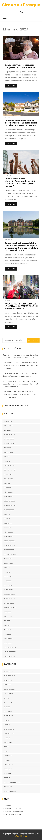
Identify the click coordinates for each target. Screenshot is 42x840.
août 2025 (7, 448)
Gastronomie (9, 733)
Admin (12, 57)
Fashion (7, 720)
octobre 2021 (9, 603)
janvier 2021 (8, 643)
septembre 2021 (10, 607)
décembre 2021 (9, 594)
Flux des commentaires (12, 812)
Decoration (8, 693)
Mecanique (8, 756)
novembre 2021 (9, 598)
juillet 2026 (8, 425)
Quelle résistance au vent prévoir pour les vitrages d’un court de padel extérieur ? (19, 374)
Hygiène (7, 738)
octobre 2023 (9, 510)
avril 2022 (8, 576)
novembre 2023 (10, 505)
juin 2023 (7, 514)
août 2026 (8, 421)
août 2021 (7, 612)
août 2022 (8, 558)
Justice (8, 62)
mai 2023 (7, 519)
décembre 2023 (9, 501)
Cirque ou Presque (21, 5)
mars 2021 (7, 634)
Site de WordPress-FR (12, 815)
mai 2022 (7, 572)
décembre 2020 (10, 647)
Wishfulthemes (21, 836)
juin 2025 (7, 456)
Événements (8, 716)
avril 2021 (7, 630)
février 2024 (8, 492)
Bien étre (7, 684)
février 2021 (8, 638)
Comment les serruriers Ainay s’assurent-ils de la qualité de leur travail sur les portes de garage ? (21, 123)
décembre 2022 (9, 541)
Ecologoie (8, 702)
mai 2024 (7, 483)
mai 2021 (7, 625)
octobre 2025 (9, 439)
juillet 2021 (8, 616)
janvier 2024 (8, 496)
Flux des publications (11, 809)
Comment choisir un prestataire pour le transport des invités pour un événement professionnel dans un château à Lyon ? (21, 247)
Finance (7, 724)
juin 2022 (7, 567)
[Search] (21, 11)
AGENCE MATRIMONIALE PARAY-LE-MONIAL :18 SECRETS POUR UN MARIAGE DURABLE (21, 306)
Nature (7, 760)
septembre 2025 (10, 443)
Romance (8, 301)
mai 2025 (7, 461)
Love (6, 751)
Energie (7, 707)
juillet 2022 (8, 563)
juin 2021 (7, 621)
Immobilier (8, 240)
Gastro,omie (9, 729)
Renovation (8, 764)
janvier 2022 (8, 590)
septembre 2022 (10, 554)
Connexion (6, 806)
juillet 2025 (8, 452)
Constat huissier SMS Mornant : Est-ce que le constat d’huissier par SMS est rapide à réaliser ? (20, 182)
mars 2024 (8, 488)
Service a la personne (12, 782)
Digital (6, 698)
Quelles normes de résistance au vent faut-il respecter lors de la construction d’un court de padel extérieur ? (20, 384)
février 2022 (8, 585)
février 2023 (8, 532)
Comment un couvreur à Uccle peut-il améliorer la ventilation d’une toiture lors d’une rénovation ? (19, 394)
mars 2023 (8, 527)
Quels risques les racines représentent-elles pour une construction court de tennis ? (20, 356)
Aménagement (9, 676)
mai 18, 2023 (32, 171)
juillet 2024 (8, 479)
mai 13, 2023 (32, 296)
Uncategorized (10, 791)
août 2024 (8, 474)
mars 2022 (8, 581)
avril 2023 (8, 523)
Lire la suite (11, 86)
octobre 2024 (9, 465)
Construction (9, 689)
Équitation (8, 711)
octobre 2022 (9, 550)
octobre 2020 (9, 656)
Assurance (8, 680)
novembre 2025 (9, 434)
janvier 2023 (8, 536)
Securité (8, 117)
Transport (8, 787)
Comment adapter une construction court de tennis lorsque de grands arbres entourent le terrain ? (21, 365)
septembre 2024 (10, 470)
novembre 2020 (10, 652)
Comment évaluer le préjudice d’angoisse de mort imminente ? (21, 66)
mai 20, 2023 (32, 57)
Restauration (9, 769)
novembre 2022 (10, 545)
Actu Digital (8, 671)
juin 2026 (7, 430)
